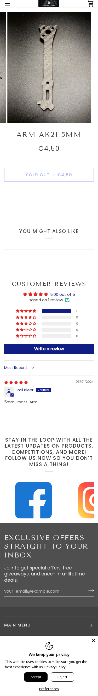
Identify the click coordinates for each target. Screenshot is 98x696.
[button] (26, 311)
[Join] (89, 590)
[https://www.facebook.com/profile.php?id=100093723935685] (31, 500)
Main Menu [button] (17, 625)
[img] (16, 382)
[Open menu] (12, 3)
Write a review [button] (49, 349)
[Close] (93, 640)
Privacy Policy (55, 666)
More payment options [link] (49, 206)
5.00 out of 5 (62, 294)
